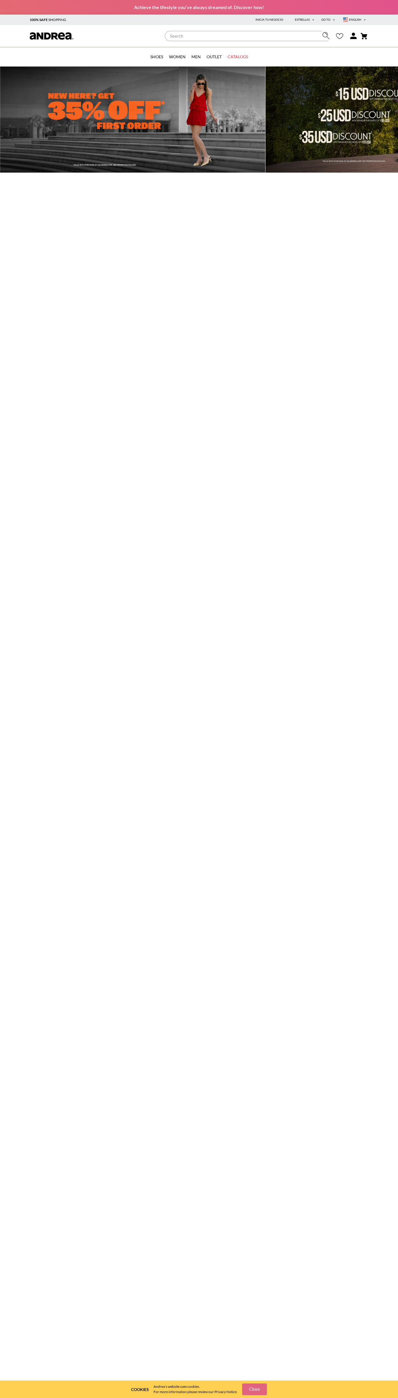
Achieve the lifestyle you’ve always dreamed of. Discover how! (199, 7)
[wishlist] (339, 36)
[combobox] (248, 36)
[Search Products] (327, 36)
